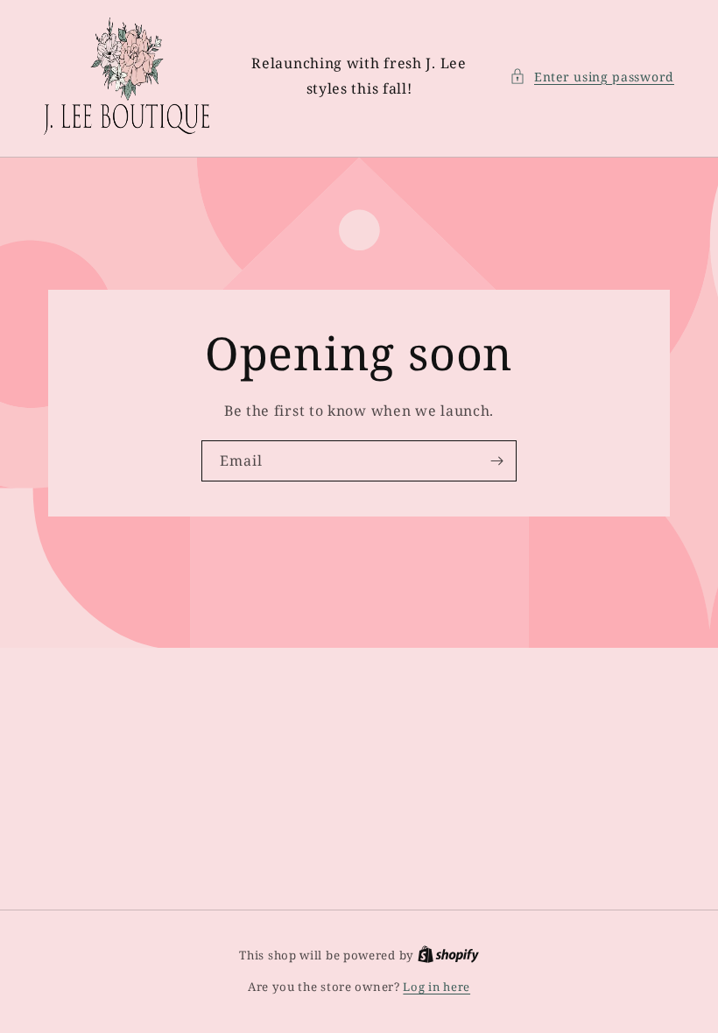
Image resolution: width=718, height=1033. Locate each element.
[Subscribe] (496, 460)
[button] (592, 77)
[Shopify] (448, 955)
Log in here (436, 986)
